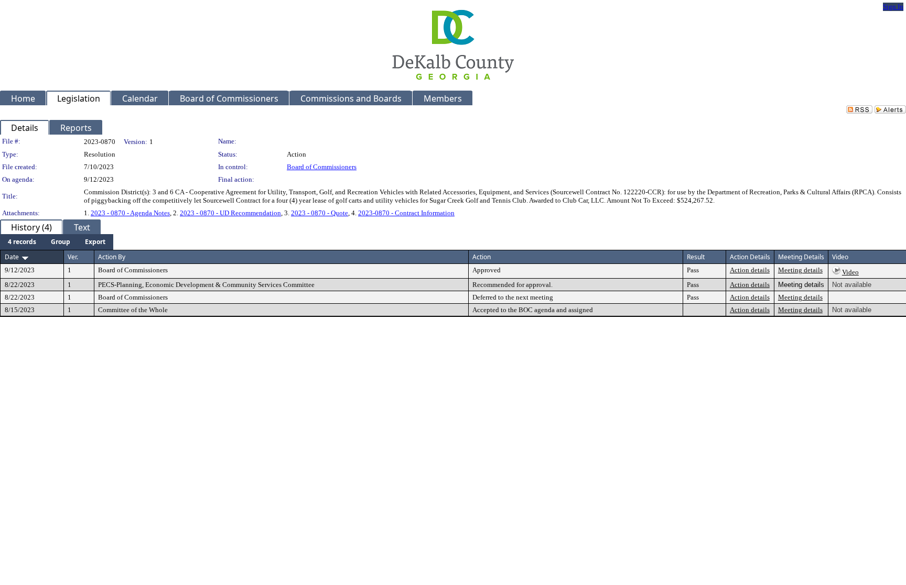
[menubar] (56, 242)
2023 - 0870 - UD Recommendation (230, 213)
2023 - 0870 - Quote (319, 213)
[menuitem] (22, 242)
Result (696, 256)
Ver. (73, 256)
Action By (111, 256)
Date (12, 256)
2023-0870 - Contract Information (406, 213)
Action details (750, 270)
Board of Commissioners (322, 167)
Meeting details (800, 270)
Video (850, 272)
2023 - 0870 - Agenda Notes (130, 213)
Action (481, 256)
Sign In (893, 6)
